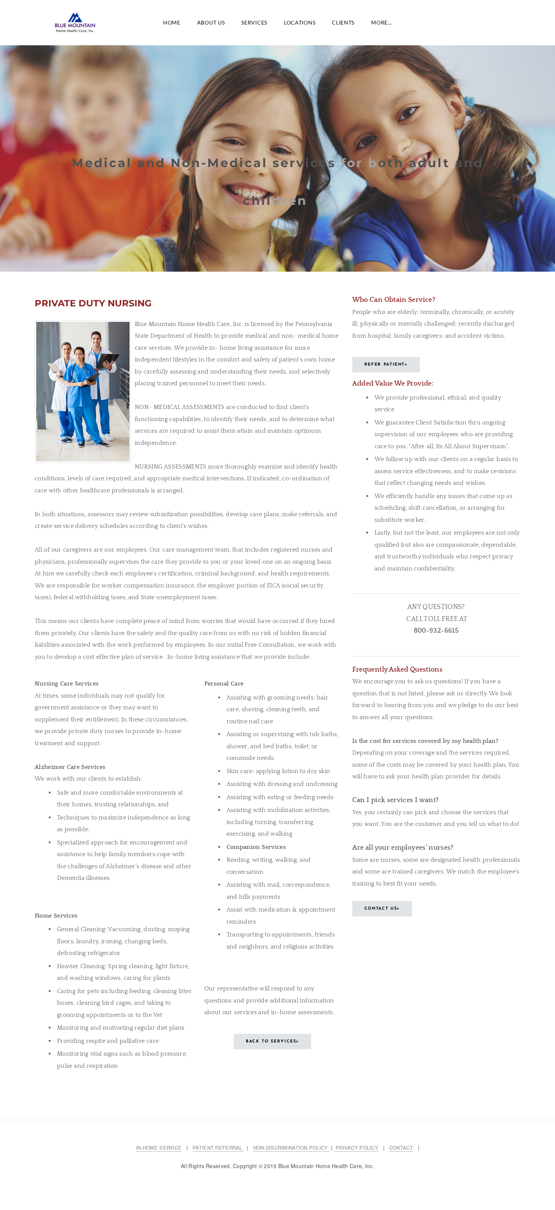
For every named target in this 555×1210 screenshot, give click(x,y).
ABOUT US (211, 22)
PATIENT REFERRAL (218, 1147)
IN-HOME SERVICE (159, 1147)
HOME (171, 22)
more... (381, 22)
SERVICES (254, 22)
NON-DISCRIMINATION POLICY (291, 1147)
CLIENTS (343, 22)
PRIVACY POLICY (356, 1147)
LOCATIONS (299, 22)
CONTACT (401, 1147)
